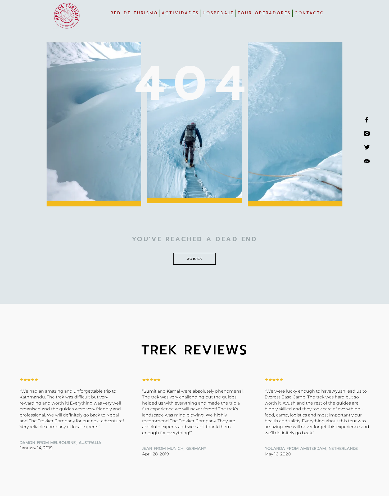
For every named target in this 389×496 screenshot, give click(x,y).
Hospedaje (218, 13)
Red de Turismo (134, 13)
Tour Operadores (264, 13)
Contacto (309, 13)
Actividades (180, 13)
